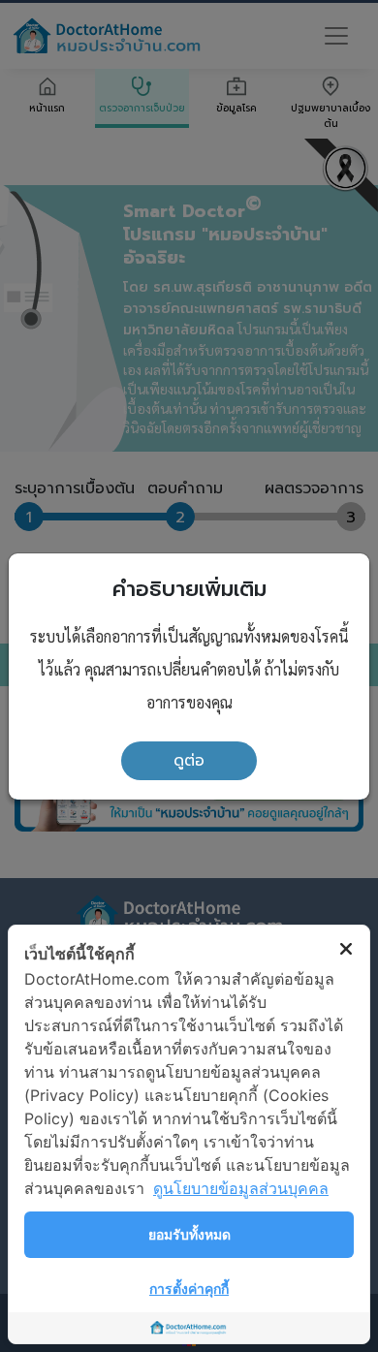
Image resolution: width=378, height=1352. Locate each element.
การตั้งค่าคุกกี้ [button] (189, 1288)
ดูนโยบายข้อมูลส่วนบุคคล (241, 1188)
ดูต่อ (189, 760)
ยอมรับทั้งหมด (189, 1234)
